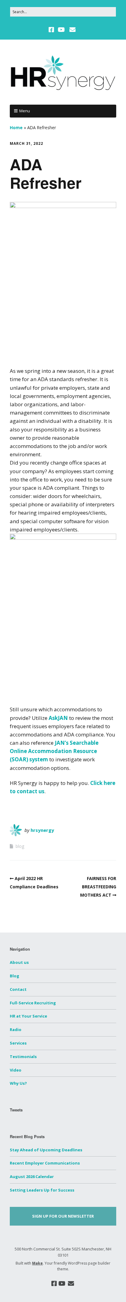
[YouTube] (61, 30)
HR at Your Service (28, 1016)
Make (37, 1263)
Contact (18, 989)
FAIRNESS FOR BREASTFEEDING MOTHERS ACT (98, 886)
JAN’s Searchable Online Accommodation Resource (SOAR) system (54, 751)
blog (20, 846)
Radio (15, 1029)
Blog (14, 976)
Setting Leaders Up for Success (42, 1190)
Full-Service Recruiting (33, 1003)
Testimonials (23, 1056)
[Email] (72, 30)
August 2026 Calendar (32, 1176)
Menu (24, 111)
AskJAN (58, 717)
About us (19, 962)
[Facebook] (52, 30)
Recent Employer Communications (45, 1163)
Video (15, 1070)
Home (16, 127)
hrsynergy (42, 830)
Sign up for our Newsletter (63, 1216)
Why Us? (18, 1083)
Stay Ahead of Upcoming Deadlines (46, 1150)
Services (18, 1043)
